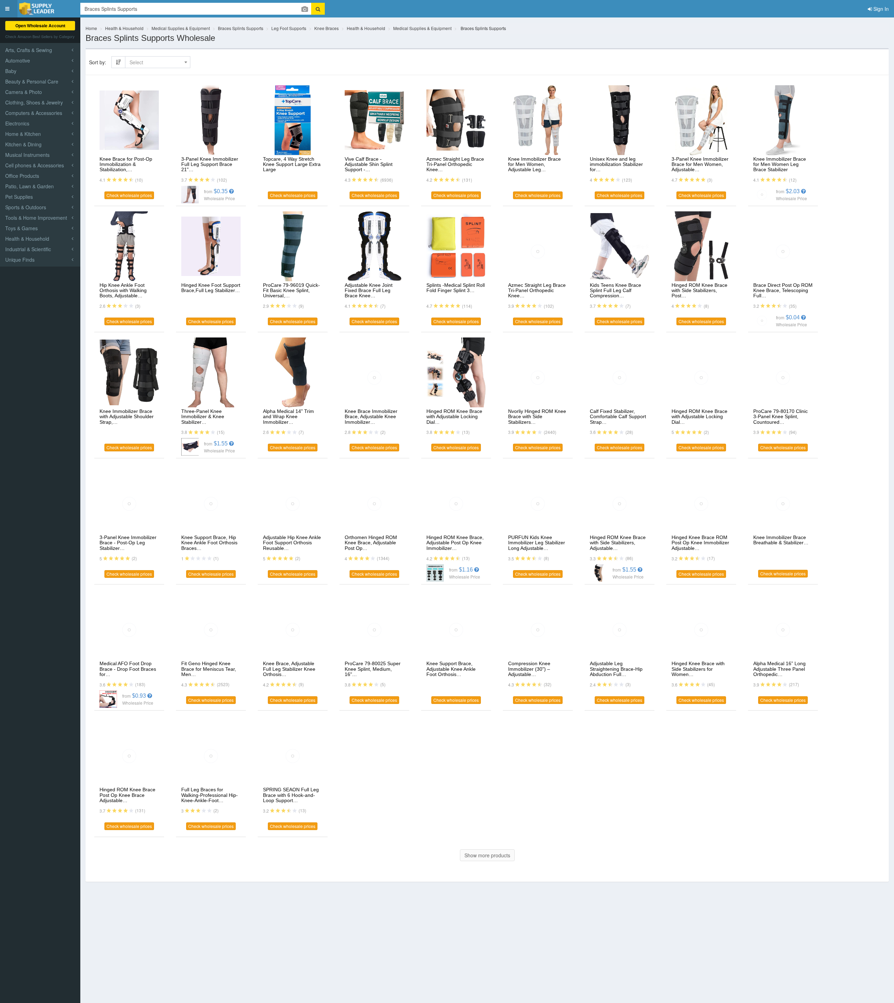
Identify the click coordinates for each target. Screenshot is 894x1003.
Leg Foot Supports (288, 28)
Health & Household (124, 28)
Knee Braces (326, 28)
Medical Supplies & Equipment (181, 28)
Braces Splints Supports (240, 28)
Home (91, 28)
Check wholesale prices (129, 195)
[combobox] (157, 62)
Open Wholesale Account (40, 25)
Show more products (487, 855)
